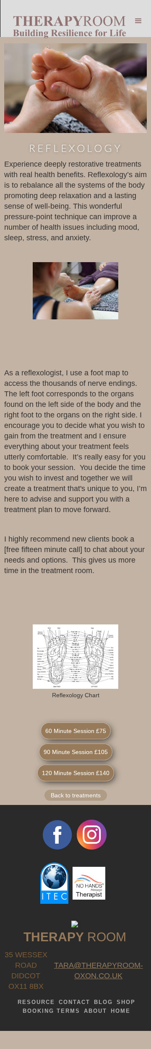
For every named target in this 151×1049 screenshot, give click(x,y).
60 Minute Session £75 (75, 731)
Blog (103, 1002)
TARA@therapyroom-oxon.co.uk (98, 970)
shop (126, 1002)
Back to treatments (76, 795)
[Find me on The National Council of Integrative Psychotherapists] (74, 923)
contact (74, 1002)
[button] (138, 17)
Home (120, 1011)
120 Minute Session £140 (75, 773)
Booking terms (51, 1011)
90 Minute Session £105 (76, 752)
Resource (36, 1002)
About (95, 1011)
